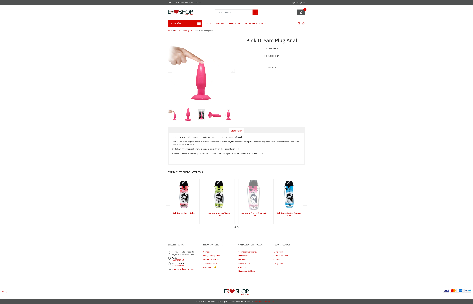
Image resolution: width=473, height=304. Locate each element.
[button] (235, 227)
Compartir (272, 67)
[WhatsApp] (303, 23)
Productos (234, 23)
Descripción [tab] (236, 131)
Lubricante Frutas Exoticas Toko (289, 214)
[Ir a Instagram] (299, 23)
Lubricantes (243, 255)
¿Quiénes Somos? (210, 263)
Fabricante (219, 23)
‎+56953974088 (178, 264)
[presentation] (170, 71)
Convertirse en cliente (211, 259)
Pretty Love (189, 30)
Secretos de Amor (280, 255)
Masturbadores (244, 263)
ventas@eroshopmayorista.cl (183, 269)
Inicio (208, 23)
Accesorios (242, 267)
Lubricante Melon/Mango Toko (219, 214)
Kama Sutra (278, 252)
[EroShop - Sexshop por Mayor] (180, 12)
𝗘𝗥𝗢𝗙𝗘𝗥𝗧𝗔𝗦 (251, 23)
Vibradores (242, 259)
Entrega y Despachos (211, 255)
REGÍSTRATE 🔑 (209, 267)
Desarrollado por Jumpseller (265, 301)
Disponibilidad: (270, 56)
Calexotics (277, 259)
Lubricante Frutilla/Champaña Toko (254, 214)
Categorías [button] (175, 23)
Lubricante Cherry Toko (184, 213)
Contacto (264, 23)
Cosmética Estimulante (247, 252)
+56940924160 (178, 259)
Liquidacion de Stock (246, 271)
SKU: (267, 49)
